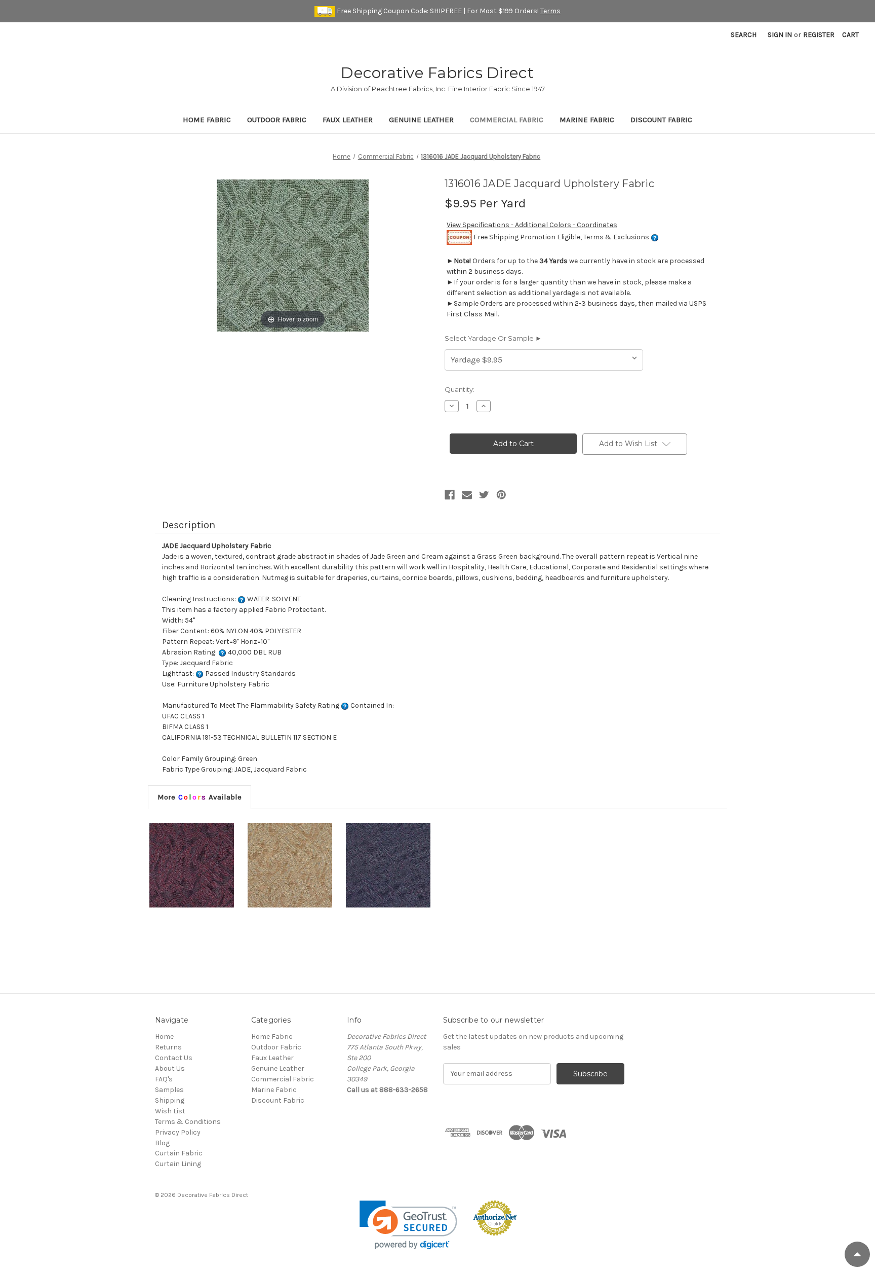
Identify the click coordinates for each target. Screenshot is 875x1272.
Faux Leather (348, 119)
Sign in (780, 34)
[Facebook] (450, 495)
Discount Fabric (661, 119)
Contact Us (173, 1057)
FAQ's (164, 1079)
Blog (162, 1143)
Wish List (170, 1111)
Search (744, 34)
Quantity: (459, 389)
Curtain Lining (178, 1163)
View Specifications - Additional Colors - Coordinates (532, 225)
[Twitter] (484, 495)
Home (164, 1036)
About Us (170, 1068)
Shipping (169, 1100)
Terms (550, 11)
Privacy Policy (178, 1132)
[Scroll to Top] (857, 1254)
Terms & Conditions (188, 1121)
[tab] (199, 797)
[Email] (467, 495)
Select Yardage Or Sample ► (493, 338)
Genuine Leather (421, 119)
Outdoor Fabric (276, 119)
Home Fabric (207, 119)
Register (818, 34)
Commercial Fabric (506, 119)
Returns (168, 1047)
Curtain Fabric (179, 1153)
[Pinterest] (501, 495)
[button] (408, 1225)
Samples (169, 1089)
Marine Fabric (587, 119)
